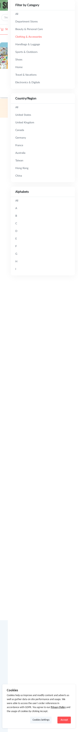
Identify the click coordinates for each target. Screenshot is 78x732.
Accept (64, 720)
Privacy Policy (58, 707)
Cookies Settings (41, 720)
